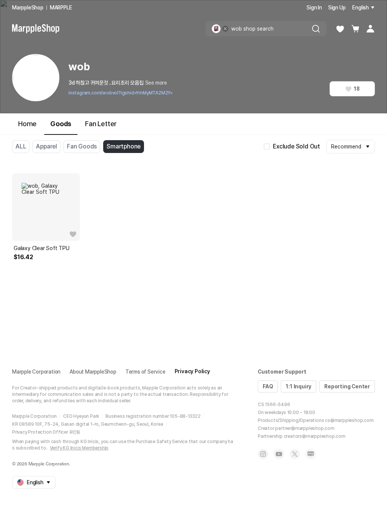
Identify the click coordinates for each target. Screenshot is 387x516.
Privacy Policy (192, 371)
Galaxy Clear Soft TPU (42, 248)
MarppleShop (27, 8)
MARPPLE (61, 8)
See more (156, 83)
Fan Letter (101, 124)
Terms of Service (145, 372)
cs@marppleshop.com (349, 420)
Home (27, 124)
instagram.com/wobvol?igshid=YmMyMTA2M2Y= (120, 93)
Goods (60, 124)
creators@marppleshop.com (314, 436)
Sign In (314, 8)
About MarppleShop (93, 372)
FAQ (268, 386)
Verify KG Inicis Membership (79, 448)
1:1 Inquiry (298, 386)
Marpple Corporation (36, 372)
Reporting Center (347, 386)
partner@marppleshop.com (304, 428)
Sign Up (337, 8)
